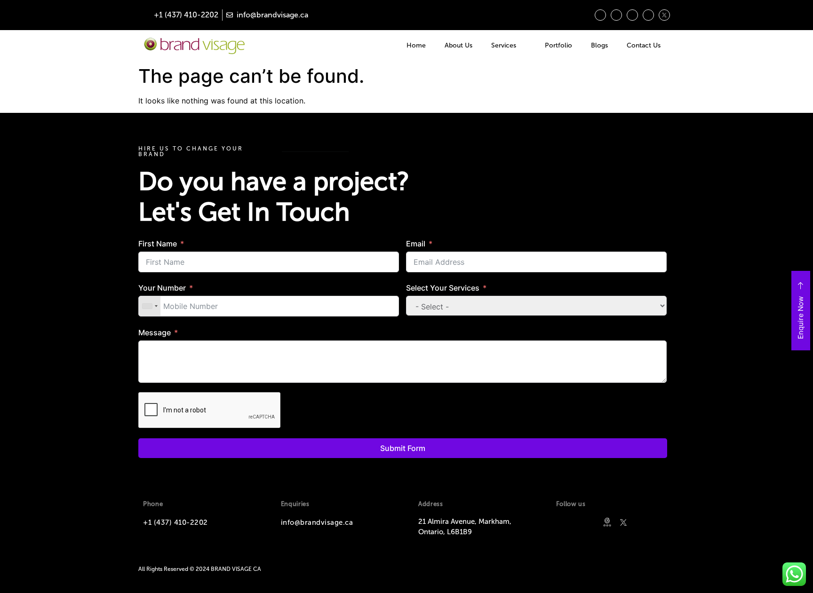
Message (154, 332)
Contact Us (644, 45)
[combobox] (149, 306)
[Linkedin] (616, 15)
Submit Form (402, 448)
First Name (157, 243)
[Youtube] (648, 15)
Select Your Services (442, 288)
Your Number (162, 288)
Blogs (599, 45)
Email (415, 243)
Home (416, 45)
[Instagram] (600, 15)
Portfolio (558, 45)
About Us (458, 45)
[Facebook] (632, 15)
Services (503, 45)
